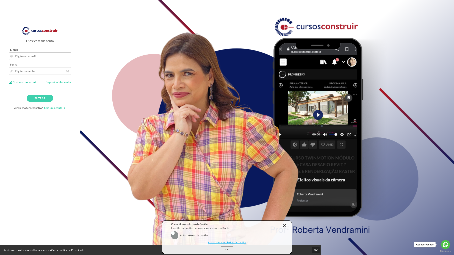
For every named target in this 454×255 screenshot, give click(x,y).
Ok (227, 249)
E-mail (14, 49)
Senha (14, 64)
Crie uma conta (53, 107)
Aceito (174, 233)
